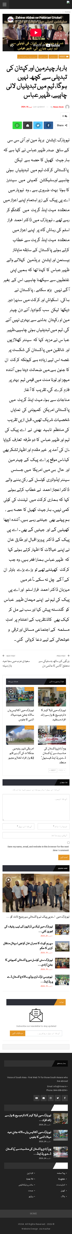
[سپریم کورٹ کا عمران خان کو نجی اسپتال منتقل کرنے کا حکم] (62, 946)
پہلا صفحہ (61, 1173)
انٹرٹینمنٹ (60, 1185)
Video (63, 56)
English (61, 1179)
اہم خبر (43, 56)
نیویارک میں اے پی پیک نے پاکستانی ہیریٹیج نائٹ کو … (37, 917)
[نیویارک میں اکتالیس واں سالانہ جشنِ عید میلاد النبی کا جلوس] (20, 696)
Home (33, 1213)
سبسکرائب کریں (17, 1033)
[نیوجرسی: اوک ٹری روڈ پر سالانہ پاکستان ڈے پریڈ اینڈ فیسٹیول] (62, 980)
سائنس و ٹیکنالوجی (26, 1185)
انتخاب (53, 56)
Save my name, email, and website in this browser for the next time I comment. (38, 848)
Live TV (29, 1179)
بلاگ (63, 1196)
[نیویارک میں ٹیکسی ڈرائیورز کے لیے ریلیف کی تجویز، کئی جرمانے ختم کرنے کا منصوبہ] (62, 929)
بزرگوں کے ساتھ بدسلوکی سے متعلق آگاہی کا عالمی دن (54, 663)
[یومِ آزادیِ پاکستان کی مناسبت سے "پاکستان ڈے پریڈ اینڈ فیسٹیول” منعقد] (52, 735)
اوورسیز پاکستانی (27, 56)
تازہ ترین (30, 1173)
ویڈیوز (31, 1196)
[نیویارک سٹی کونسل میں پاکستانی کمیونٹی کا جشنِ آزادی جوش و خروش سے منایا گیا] (62, 963)
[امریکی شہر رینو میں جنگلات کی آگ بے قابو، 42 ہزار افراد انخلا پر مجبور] (20, 735)
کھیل (63, 1190)
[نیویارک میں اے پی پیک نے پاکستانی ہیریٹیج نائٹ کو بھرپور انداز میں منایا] (36, 893)
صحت (30, 1190)
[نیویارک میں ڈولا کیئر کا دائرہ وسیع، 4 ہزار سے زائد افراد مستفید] (52, 696)
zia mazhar (44, 1229)
